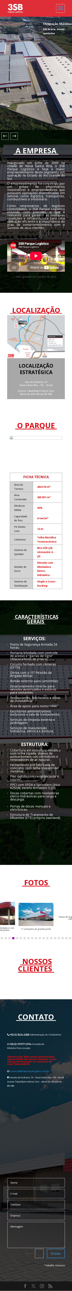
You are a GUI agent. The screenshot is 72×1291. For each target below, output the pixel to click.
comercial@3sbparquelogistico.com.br (29, 1071)
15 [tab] (55, 938)
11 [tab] (40, 938)
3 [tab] (9, 938)
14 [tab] (51, 938)
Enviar (56, 1253)
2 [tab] (6, 938)
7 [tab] (25, 938)
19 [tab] (70, 938)
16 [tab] (59, 938)
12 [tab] (44, 938)
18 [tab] (66, 938)
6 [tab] (21, 938)
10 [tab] (36, 938)
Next (12, 136)
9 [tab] (32, 938)
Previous (7, 136)
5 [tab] (17, 938)
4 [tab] (13, 938)
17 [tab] (63, 938)
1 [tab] (2, 938)
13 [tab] (47, 938)
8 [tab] (28, 938)
